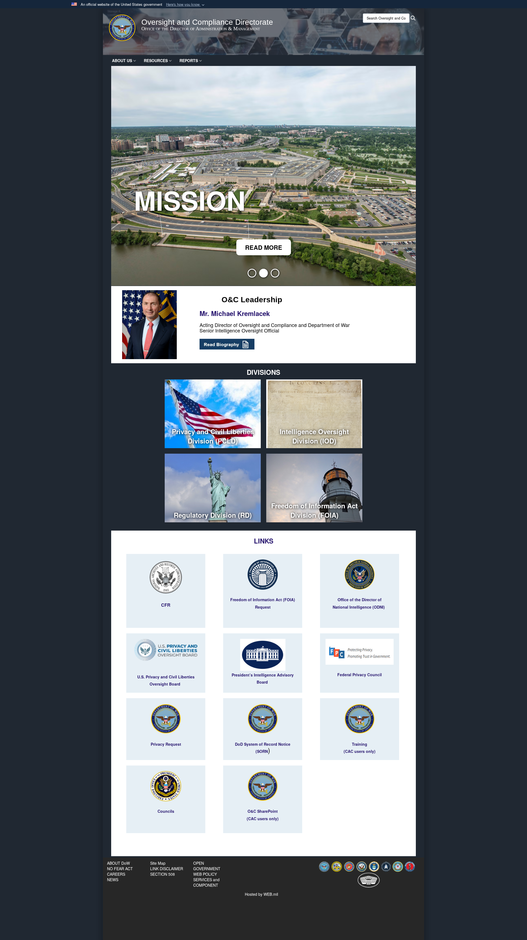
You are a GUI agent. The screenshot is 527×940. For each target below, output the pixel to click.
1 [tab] (252, 274)
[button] (186, 4)
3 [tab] (275, 274)
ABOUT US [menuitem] (122, 60)
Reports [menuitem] (189, 60)
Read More (263, 247)
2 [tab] (263, 274)
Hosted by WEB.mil (261, 894)
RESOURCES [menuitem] (156, 60)
